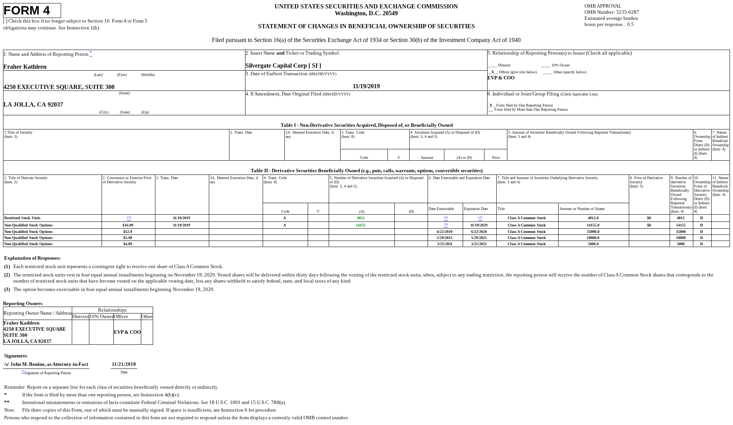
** (22, 371)
